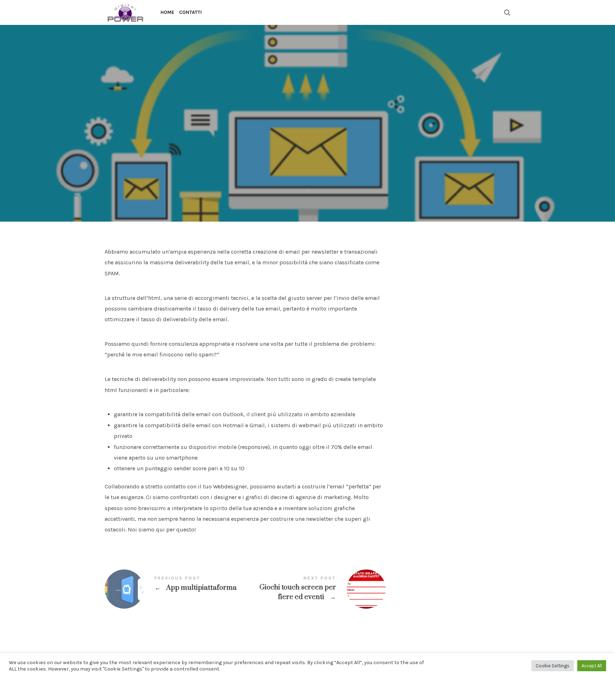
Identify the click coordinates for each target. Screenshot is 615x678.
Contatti (190, 12)
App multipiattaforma (175, 589)
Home (167, 12)
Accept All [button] (592, 665)
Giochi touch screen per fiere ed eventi (315, 589)
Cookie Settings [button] (552, 665)
